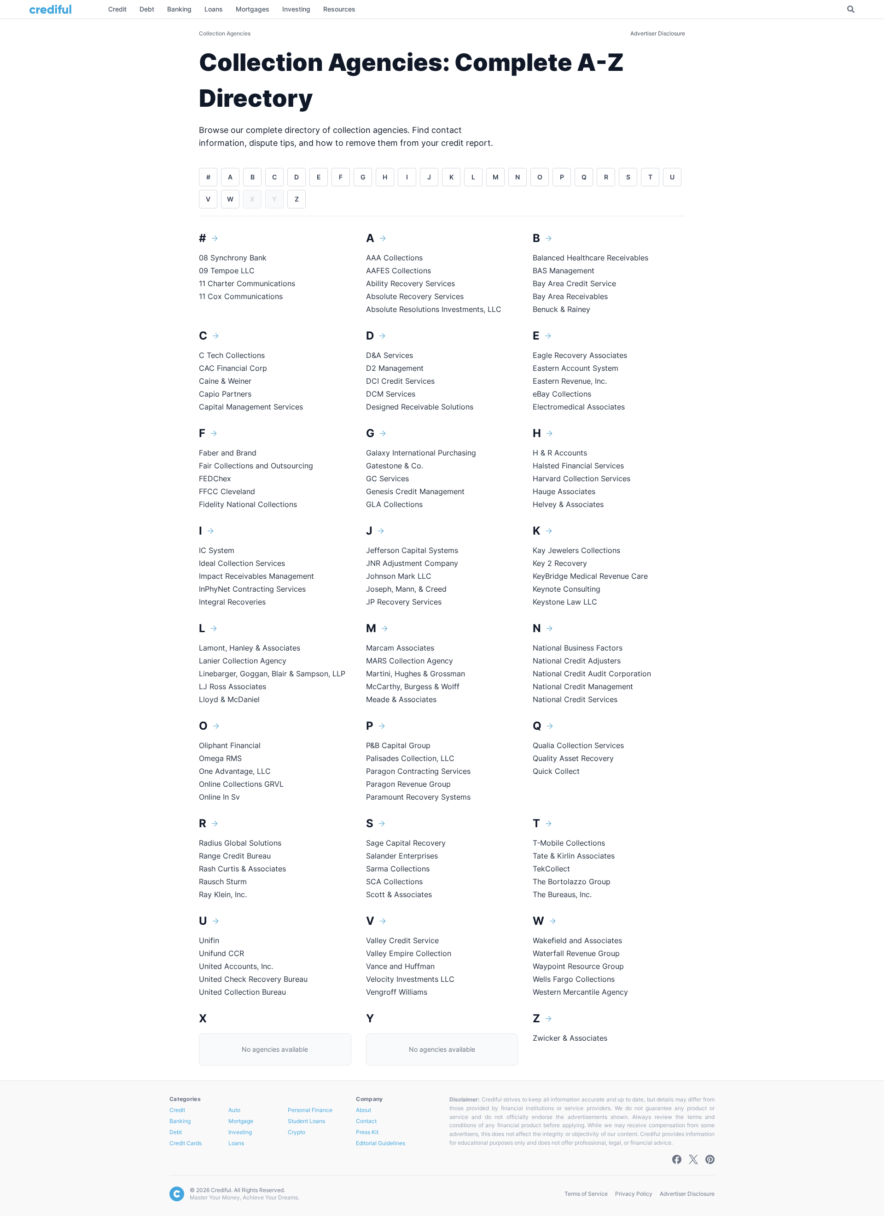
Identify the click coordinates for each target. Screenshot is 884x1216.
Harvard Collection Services (581, 478)
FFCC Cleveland (227, 491)
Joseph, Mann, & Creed (406, 589)
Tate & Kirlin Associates (574, 855)
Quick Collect (556, 771)
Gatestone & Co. (395, 465)
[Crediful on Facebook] (676, 1159)
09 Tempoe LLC (227, 270)
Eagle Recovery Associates (580, 355)
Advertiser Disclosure (657, 33)
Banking (180, 1121)
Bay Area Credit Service (574, 283)
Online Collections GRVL (241, 784)
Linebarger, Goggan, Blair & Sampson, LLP (272, 673)
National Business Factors (577, 647)
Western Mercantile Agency (580, 992)
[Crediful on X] (693, 1159)
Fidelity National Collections (248, 504)
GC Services (387, 478)
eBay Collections (562, 393)
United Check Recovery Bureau (253, 979)
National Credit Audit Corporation (592, 673)
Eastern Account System (575, 368)
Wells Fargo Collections (574, 979)
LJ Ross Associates (232, 686)
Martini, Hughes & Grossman (415, 673)
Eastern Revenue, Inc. (570, 381)
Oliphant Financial (230, 745)
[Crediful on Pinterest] (710, 1159)
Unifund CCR (221, 953)
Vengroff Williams (396, 992)
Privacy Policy (633, 1193)
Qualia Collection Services (578, 745)
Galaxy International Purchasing (421, 452)
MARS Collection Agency (409, 660)
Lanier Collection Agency (242, 660)
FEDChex (215, 478)
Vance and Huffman (400, 966)
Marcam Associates (400, 647)
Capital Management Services (251, 406)
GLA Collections (394, 504)
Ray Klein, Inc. (223, 894)
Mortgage (240, 1121)
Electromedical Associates (579, 406)
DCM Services (390, 393)
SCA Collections (394, 881)
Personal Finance (310, 1110)
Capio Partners (225, 393)
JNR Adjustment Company (412, 563)
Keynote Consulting (566, 589)
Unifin (209, 940)
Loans (236, 1143)
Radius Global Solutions (240, 842)
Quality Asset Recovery (573, 758)
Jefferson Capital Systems (412, 550)
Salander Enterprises (402, 855)
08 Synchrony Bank (233, 257)
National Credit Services (575, 699)
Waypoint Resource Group (578, 966)
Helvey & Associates (568, 504)
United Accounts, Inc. (236, 966)
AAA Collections (394, 257)
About (363, 1110)
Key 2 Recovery (560, 563)
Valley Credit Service (402, 940)
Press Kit (367, 1132)
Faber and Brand (227, 452)
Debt (175, 1132)
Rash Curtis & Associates (242, 868)
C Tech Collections (232, 355)
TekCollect (551, 868)
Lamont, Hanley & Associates (249, 647)
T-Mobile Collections (569, 842)
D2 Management (395, 368)
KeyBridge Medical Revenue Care (590, 576)
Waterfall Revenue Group (576, 953)
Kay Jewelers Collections (576, 550)
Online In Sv (219, 796)
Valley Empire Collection (408, 953)
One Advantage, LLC (235, 771)
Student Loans (306, 1121)
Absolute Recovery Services (415, 296)
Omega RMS (220, 758)
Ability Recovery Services (410, 283)
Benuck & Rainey (561, 309)
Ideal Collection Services (242, 563)
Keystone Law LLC (565, 601)
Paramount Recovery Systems (418, 796)
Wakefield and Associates (577, 940)
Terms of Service (586, 1193)
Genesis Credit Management (415, 491)
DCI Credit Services (400, 381)
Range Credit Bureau (235, 855)
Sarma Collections (398, 868)
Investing (240, 1132)
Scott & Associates (399, 894)
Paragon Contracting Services (418, 771)
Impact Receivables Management (256, 576)
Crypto (296, 1132)
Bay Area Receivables (570, 296)
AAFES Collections (398, 270)
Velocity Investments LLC (410, 979)
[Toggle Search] (851, 9)
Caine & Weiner (225, 381)
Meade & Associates (401, 699)
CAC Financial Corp (233, 368)
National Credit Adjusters (577, 660)
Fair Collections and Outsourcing (256, 465)
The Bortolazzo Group (572, 881)
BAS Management (563, 270)
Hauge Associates (564, 491)
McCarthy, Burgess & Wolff (412, 686)
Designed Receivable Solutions (419, 406)
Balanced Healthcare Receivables (590, 257)
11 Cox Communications (241, 296)
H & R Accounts (560, 452)
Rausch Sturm (223, 881)
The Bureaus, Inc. (562, 894)
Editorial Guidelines (380, 1143)
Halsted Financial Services (578, 465)
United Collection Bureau (242, 992)
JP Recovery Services (404, 601)
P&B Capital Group (398, 745)
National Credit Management (583, 686)
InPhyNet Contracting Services (252, 589)
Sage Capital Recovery (406, 842)
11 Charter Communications (247, 283)
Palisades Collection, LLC (410, 758)
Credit (177, 1110)
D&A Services (389, 355)
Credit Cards (185, 1143)
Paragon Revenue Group (408, 784)
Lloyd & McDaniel (229, 699)
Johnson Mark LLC (398, 576)
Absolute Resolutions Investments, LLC (433, 309)
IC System (216, 550)
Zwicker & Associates (570, 1038)
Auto (234, 1110)
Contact (366, 1121)
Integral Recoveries (232, 601)
